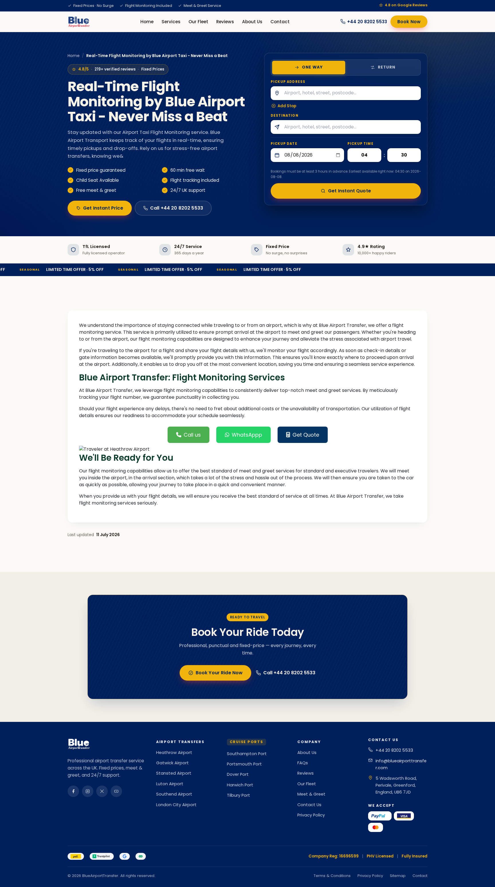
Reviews (225, 22)
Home (147, 22)
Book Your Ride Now (219, 672)
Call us (192, 434)
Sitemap (398, 875)
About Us (252, 22)
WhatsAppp (247, 434)
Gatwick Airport (172, 763)
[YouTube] (116, 791)
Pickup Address (288, 81)
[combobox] (352, 93)
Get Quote (305, 434)
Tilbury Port (238, 795)
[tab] (308, 67)
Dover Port (238, 774)
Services (171, 22)
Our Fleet (198, 22)
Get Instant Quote (349, 190)
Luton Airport (169, 784)
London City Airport (176, 805)
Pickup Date (284, 143)
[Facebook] (73, 791)
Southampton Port (247, 754)
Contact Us (309, 805)
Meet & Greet (311, 794)
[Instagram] (87, 791)
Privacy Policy (311, 815)
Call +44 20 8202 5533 (176, 208)
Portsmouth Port (244, 764)
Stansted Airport (173, 773)
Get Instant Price (103, 208)
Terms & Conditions (332, 875)
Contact (280, 22)
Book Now (409, 22)
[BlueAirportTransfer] (79, 21)
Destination (284, 115)
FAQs (302, 763)
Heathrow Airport (174, 752)
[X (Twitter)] (102, 791)
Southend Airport (174, 794)
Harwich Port (240, 785)
